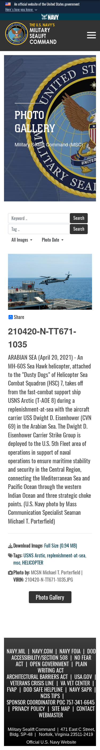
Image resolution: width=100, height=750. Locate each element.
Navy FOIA (70, 651)
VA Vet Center (75, 683)
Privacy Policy (28, 708)
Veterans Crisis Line (32, 683)
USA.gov (83, 676)
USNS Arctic (34, 555)
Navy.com (42, 651)
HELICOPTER (32, 562)
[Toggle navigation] (91, 35)
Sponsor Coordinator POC (36, 702)
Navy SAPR (80, 689)
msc (16, 562)
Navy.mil (16, 651)
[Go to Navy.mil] (50, 16)
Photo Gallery (50, 597)
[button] (21, 9)
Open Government (49, 664)
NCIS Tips (50, 695)
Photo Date (51, 240)
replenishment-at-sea (66, 555)
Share (19, 317)
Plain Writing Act (62, 667)
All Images (20, 240)
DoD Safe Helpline (43, 689)
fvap (12, 689)
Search (78, 218)
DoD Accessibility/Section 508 (53, 654)
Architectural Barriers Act (37, 676)
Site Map (61, 708)
